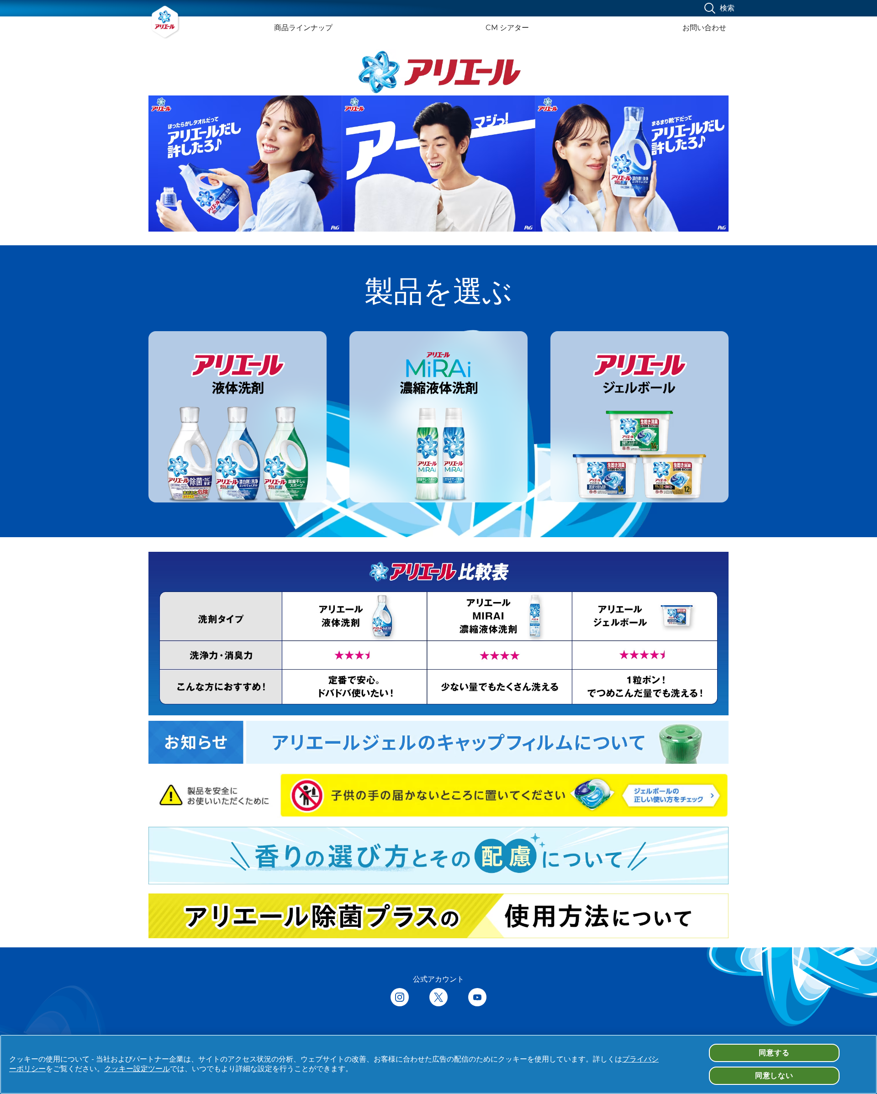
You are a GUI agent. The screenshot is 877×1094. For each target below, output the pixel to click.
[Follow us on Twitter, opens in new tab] (438, 998)
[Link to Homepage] (165, 22)
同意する (774, 1052)
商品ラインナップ (303, 27)
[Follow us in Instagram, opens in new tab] (400, 998)
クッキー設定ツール (137, 1068)
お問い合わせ (704, 27)
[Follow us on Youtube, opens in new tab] (477, 998)
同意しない (774, 1075)
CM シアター (507, 27)
